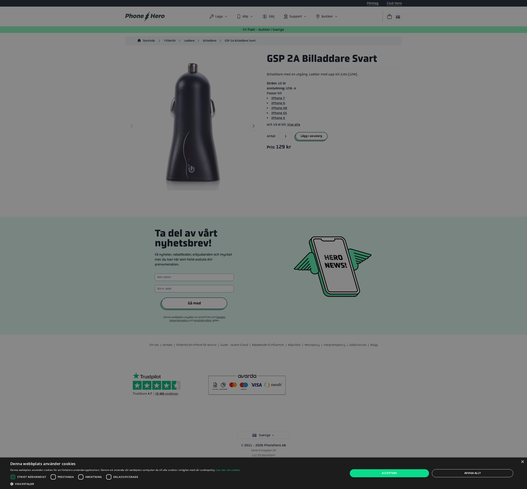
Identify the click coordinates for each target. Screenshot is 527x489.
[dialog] (263, 473)
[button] (125, 484)
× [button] (522, 461)
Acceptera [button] (389, 473)
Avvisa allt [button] (472, 473)
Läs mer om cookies (228, 470)
